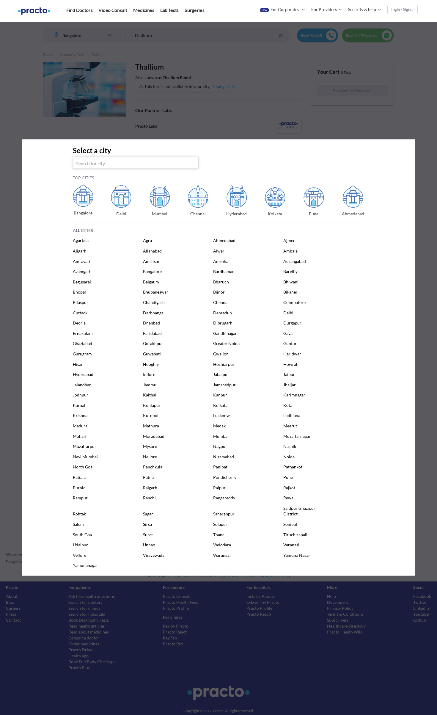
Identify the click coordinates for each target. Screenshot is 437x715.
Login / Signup (402, 9)
